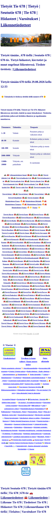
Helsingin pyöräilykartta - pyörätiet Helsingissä (35, 430)
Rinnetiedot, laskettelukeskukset (34, 378)
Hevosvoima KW (24, 406)
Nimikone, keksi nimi (9, 415)
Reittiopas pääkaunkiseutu (32, 434)
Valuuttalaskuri (6, 378)
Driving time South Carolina (22, 440)
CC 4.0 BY (36, 334)
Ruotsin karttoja (42, 421)
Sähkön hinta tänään (9, 402)
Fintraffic (29, 334)
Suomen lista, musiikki (32, 384)
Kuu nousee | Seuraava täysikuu (30, 387)
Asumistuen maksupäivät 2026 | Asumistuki (23, 381)
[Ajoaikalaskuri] (9, 355)
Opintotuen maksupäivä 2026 (13, 384)
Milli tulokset (36, 406)
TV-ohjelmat (17, 378)
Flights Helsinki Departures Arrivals (23, 421)
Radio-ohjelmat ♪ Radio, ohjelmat (38, 371)
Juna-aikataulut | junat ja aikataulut (28, 393)
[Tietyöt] (16, 465)
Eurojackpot (21, 399)
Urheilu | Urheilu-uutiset (17, 371)
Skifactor (47, 443)
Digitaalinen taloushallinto (26, 390)
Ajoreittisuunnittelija (30, 368)
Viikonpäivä (8, 424)
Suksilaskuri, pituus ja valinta (30, 418)
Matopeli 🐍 (44, 381)
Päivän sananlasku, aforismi (11, 368)
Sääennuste (28, 427)
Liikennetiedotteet (16, 25)
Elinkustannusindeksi (8, 390)
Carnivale (38, 443)
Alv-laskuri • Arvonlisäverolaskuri (29, 402)
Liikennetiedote (38, 497)
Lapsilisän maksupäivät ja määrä (24, 437)
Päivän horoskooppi (11, 418)
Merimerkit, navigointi (42, 415)
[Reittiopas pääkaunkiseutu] (26, 475)
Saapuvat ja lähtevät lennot (23, 424)
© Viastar (31, 449)
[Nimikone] (38, 465)
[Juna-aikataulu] (45, 355)
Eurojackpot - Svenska (38, 399)
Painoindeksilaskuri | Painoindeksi (32, 409)
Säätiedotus (18, 427)
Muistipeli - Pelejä (43, 437)
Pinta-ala (47, 412)
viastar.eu (5, 440)
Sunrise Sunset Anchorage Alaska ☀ (22, 443)
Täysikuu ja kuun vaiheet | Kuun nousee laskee (28, 361)
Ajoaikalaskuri (9, 358)
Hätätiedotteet (22, 374)
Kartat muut (39, 440)
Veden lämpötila (35, 374)
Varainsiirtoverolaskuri (26, 415)
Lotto (43, 406)
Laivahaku (44, 446)
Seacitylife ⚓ (10, 446)
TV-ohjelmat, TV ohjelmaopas (12, 434)
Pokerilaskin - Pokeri (19, 412)
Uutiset (45, 374)
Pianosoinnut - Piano (35, 412)
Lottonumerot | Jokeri (11, 409)
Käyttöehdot (22, 449)
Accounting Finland (8, 399)
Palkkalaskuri (6, 412)
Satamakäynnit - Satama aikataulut (28, 446)
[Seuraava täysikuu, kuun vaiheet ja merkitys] (28, 355)
